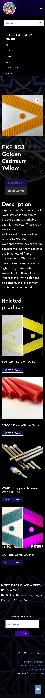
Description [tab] (16, 182)
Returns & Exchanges (32, 665)
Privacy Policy (36, 669)
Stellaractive (37, 673)
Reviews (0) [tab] (16, 190)
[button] (37, 100)
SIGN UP (22, 633)
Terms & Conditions (33, 661)
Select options (12, 370)
